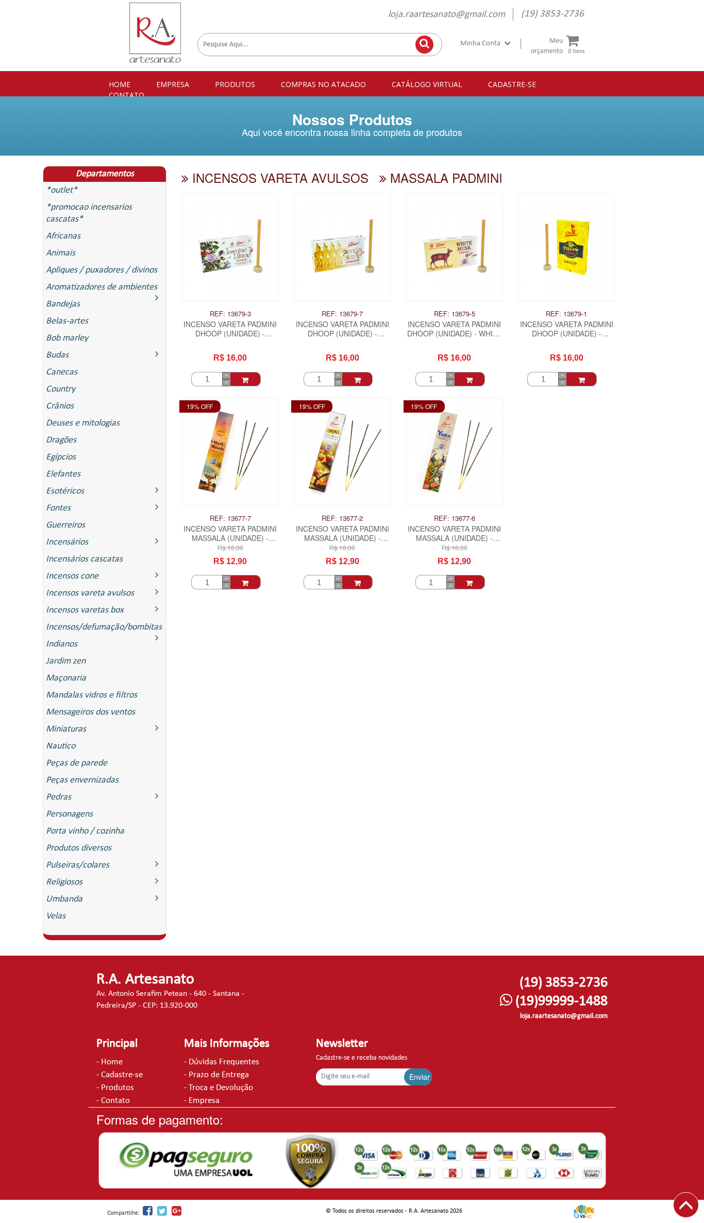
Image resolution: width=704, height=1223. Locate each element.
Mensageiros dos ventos (90, 712)
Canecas (61, 372)
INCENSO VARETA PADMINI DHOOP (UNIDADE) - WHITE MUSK (454, 329)
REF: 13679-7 (342, 313)
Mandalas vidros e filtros (91, 695)
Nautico (60, 746)
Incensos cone (72, 576)
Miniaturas (66, 729)
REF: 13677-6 (454, 518)
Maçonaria (66, 678)
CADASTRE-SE (512, 84)
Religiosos (64, 882)
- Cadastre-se (119, 1075)
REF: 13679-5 (454, 313)
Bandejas (63, 304)
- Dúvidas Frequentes (221, 1062)
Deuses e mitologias (83, 423)
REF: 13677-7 (230, 518)
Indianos (61, 644)
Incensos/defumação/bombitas (104, 627)
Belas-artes (67, 321)
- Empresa (202, 1100)
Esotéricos (65, 491)
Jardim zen (66, 661)
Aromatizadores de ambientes (101, 287)
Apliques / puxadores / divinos (101, 270)
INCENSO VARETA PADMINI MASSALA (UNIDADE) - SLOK (342, 534)
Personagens (69, 814)
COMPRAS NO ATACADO (323, 84)
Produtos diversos (78, 848)
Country (60, 389)
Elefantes (63, 474)
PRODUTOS (235, 84)
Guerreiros (65, 525)
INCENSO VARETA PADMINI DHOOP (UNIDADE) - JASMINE (230, 329)
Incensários (67, 542)
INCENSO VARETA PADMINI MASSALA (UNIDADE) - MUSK (230, 534)
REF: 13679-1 (566, 313)
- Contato (113, 1100)
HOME (119, 84)
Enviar (419, 1077)
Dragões (61, 440)
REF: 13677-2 (342, 518)
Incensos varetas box (85, 610)
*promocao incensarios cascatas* (89, 213)
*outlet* (61, 190)
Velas (55, 916)
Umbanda (64, 899)
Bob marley (67, 338)
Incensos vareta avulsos (90, 593)
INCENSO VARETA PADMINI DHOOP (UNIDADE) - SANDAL (342, 329)
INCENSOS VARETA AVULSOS (278, 177)
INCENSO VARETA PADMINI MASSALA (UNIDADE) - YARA (454, 534)
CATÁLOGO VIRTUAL (427, 84)
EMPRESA (172, 84)
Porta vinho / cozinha (85, 831)
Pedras (58, 797)
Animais (60, 253)
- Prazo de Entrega (216, 1075)
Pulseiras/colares (77, 865)
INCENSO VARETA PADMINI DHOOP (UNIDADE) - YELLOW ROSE (566, 329)
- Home (109, 1062)
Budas (57, 355)
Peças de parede (76, 763)
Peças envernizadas (82, 780)
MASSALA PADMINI (444, 177)
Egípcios (61, 457)
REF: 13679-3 (230, 313)
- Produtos (115, 1087)
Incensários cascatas (84, 559)
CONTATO (126, 95)
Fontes (58, 508)
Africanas (63, 236)
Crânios (60, 406)
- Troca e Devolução (218, 1087)
